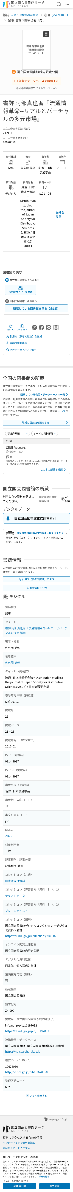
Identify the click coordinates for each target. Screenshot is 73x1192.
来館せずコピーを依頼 (20, 292)
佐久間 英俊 (12, 662)
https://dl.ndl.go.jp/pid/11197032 (27, 1031)
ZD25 (8, 836)
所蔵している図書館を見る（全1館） (36, 308)
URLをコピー (22, 329)
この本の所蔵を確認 (51, 469)
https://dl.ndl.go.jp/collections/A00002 (30, 936)
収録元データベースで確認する (38, 81)
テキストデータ (15, 896)
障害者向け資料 (15, 881)
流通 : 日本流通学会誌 (24, 15)
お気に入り (10, 329)
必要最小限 (19, 1186)
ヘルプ (61, 411)
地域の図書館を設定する (35, 422)
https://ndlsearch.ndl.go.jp (22, 1051)
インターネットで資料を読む (19, 1142)
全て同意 (55, 1186)
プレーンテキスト (16, 911)
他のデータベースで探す (23, 349)
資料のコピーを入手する (16, 1148)
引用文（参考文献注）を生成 (26, 336)
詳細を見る (60, 214)
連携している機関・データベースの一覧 (42, 394)
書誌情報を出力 (18, 342)
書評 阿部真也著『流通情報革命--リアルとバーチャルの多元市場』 (36, 630)
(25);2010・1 (60, 15)
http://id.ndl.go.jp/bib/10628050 (26, 1072)
